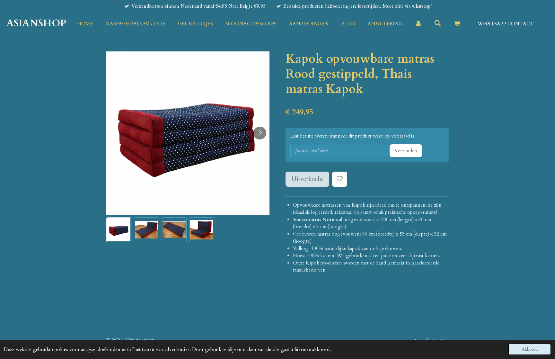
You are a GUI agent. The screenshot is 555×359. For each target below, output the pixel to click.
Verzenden (405, 151)
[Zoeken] (437, 23)
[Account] (418, 24)
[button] (118, 229)
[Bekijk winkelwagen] (457, 24)
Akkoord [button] (530, 349)
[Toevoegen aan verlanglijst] (339, 179)
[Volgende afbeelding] (259, 133)
